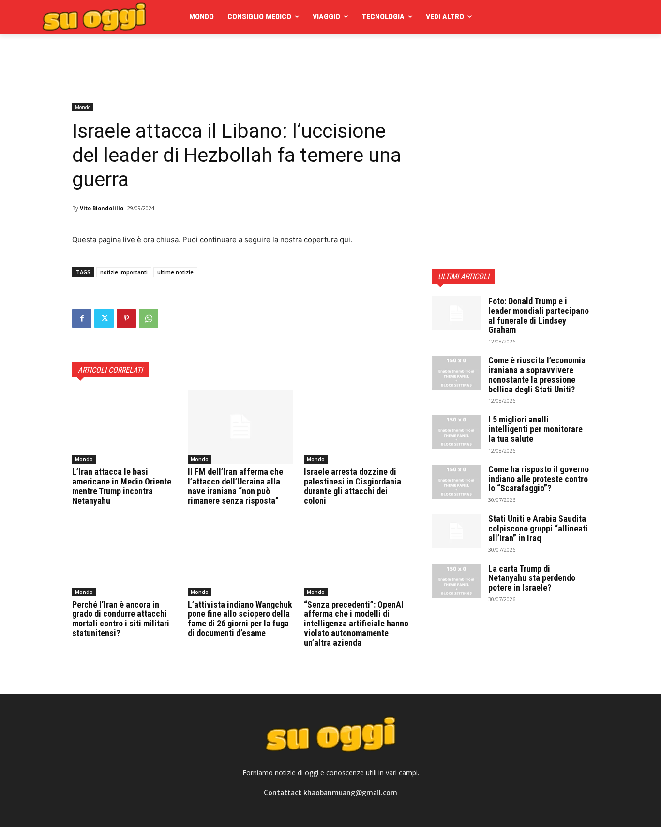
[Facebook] (81, 318)
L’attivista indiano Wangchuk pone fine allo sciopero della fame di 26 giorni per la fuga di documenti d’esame (240, 618)
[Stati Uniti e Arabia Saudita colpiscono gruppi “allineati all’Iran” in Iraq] (456, 531)
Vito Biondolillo (101, 208)
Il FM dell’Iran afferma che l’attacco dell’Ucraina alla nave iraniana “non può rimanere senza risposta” (235, 486)
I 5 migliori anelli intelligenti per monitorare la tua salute (535, 429)
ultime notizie (175, 272)
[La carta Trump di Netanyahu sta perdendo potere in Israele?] (456, 581)
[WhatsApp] (148, 318)
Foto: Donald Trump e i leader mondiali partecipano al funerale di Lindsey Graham (538, 315)
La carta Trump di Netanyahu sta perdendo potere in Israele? (531, 578)
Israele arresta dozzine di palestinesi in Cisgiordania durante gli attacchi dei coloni (352, 486)
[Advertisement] (248, 56)
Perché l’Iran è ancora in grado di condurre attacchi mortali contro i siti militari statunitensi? (120, 618)
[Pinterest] (126, 318)
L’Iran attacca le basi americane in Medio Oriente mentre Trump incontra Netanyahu (121, 486)
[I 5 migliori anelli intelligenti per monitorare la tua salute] (456, 432)
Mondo (82, 107)
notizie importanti (124, 272)
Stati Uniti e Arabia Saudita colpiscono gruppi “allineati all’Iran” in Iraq (538, 528)
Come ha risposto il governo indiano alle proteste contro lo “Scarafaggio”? (538, 479)
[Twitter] (104, 318)
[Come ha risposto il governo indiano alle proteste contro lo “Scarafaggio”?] (456, 482)
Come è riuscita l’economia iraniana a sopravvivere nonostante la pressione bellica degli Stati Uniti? (537, 374)
